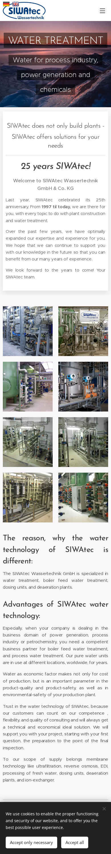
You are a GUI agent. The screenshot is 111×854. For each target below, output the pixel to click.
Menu (102, 10)
